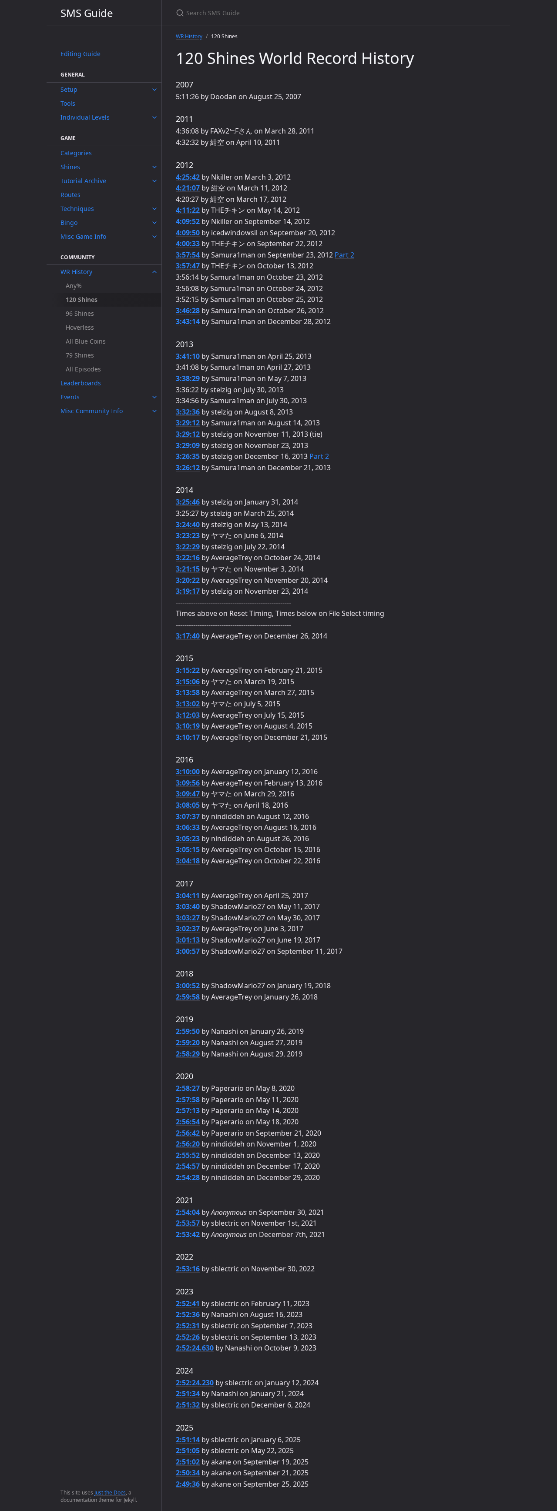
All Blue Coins (86, 341)
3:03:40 (188, 906)
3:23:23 (188, 535)
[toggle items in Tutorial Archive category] (154, 181)
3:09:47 (188, 794)
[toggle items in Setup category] (154, 90)
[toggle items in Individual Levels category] (154, 117)
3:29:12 (188, 423)
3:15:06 (188, 681)
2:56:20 (188, 1144)
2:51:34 (188, 1393)
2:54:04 (188, 1212)
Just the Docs (110, 1492)
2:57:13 (188, 1110)
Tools (67, 103)
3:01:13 (188, 940)
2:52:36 (188, 1314)
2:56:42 (188, 1133)
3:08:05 (188, 805)
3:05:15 (188, 849)
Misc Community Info (91, 411)
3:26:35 (188, 456)
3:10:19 (188, 726)
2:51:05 (188, 1450)
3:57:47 (188, 266)
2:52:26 (188, 1337)
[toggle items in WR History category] (154, 272)
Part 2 (344, 255)
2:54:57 (188, 1166)
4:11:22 (188, 210)
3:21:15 (188, 569)
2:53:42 (188, 1234)
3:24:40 (188, 524)
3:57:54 (188, 255)
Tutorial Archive (83, 181)
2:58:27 (188, 1088)
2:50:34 (188, 1473)
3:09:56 (188, 783)
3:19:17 (188, 591)
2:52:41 (188, 1303)
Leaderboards (80, 383)
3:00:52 (188, 985)
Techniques (77, 208)
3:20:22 (188, 580)
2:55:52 (188, 1155)
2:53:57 (188, 1223)
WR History (76, 271)
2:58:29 (188, 1054)
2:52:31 (188, 1325)
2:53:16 (188, 1269)
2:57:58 (188, 1099)
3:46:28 (188, 310)
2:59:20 (188, 1042)
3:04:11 (188, 895)
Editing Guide (80, 54)
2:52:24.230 (195, 1382)
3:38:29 (188, 378)
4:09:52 (188, 221)
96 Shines (80, 313)
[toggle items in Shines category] (154, 167)
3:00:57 (188, 951)
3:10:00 (188, 771)
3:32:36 (188, 412)
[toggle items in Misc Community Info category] (154, 411)
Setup (68, 89)
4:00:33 (188, 243)
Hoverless (80, 327)
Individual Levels (85, 117)
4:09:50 (188, 232)
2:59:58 (188, 997)
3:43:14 (188, 321)
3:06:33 (188, 827)
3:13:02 (188, 704)
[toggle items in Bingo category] (154, 223)
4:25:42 (188, 177)
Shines (70, 167)
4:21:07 (188, 188)
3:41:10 (188, 356)
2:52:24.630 (195, 1348)
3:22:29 (188, 547)
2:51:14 (188, 1439)
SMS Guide (86, 13)
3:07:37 (188, 816)
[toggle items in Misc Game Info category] (154, 237)
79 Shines (80, 355)
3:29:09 (188, 445)
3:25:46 (188, 502)
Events (70, 397)
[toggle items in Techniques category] (154, 209)
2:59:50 (188, 1031)
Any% (74, 285)
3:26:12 (188, 467)
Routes (70, 195)
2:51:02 (188, 1462)
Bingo (68, 222)
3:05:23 (188, 838)
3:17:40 (188, 636)
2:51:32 (188, 1405)
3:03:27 (188, 918)
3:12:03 (188, 715)
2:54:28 (188, 1177)
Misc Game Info (83, 236)
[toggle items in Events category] (154, 397)
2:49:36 (188, 1484)
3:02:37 (188, 928)
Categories (76, 153)
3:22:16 (188, 557)
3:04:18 (188, 861)
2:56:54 (188, 1122)
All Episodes (83, 369)
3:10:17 (188, 737)
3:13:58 (188, 692)
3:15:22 (188, 670)
